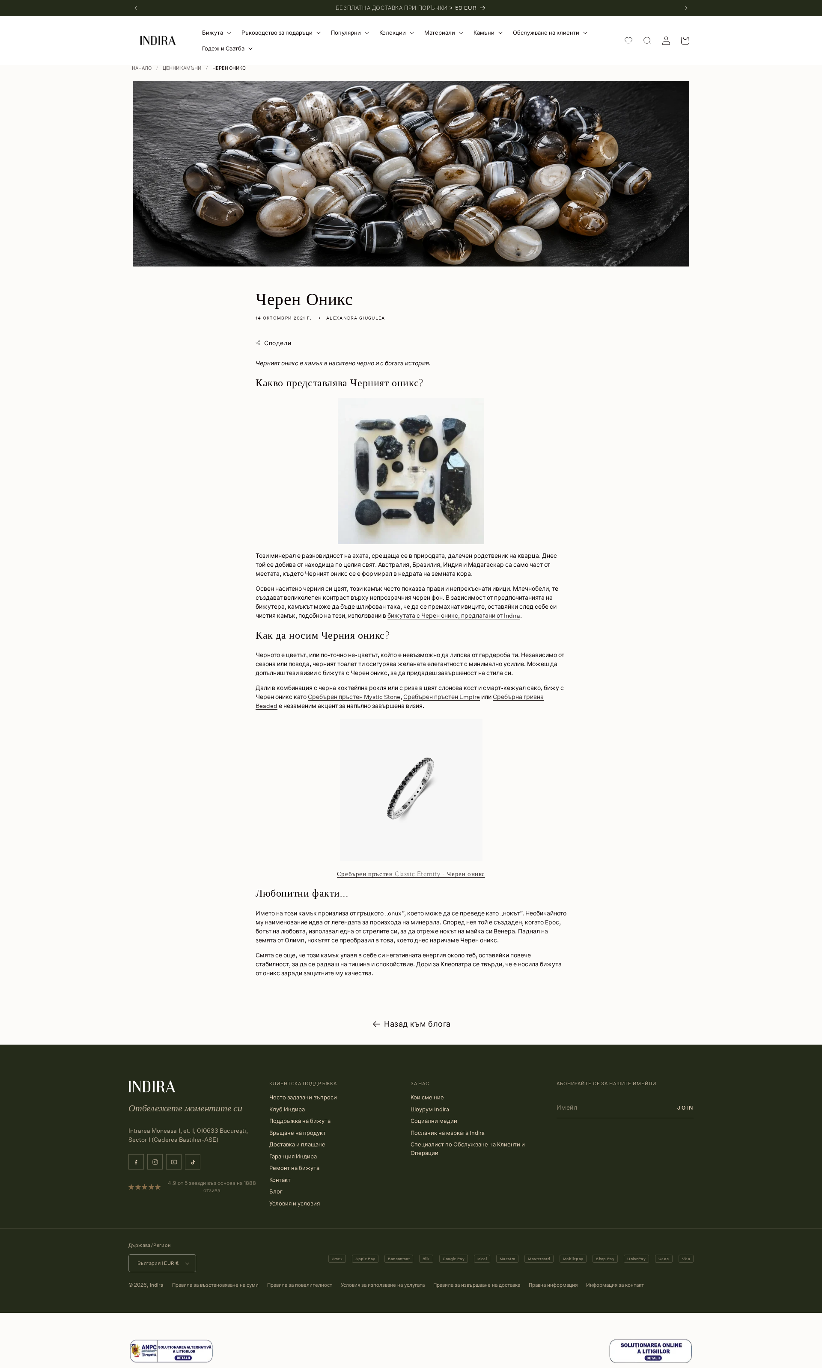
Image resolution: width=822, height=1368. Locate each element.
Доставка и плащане (297, 1144)
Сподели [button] (277, 342)
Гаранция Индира (293, 1156)
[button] (215, 33)
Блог (276, 1191)
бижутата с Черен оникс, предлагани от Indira (453, 615)
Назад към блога (417, 1023)
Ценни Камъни (182, 68)
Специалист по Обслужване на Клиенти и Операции (468, 1148)
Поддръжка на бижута (300, 1120)
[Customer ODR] (651, 1361)
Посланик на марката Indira (448, 1132)
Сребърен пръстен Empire (441, 696)
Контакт (280, 1179)
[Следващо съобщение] (686, 8)
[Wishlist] (628, 40)
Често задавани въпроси (303, 1097)
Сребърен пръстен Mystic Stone (354, 696)
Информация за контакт (615, 1285)
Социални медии (434, 1120)
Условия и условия (294, 1203)
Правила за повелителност (299, 1285)
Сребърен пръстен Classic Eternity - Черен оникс (411, 874)
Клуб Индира (287, 1109)
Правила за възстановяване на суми (215, 1285)
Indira (157, 1285)
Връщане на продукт (297, 1132)
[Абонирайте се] (685, 1107)
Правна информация (553, 1285)
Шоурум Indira (430, 1109)
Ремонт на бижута (294, 1167)
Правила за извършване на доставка (476, 1285)
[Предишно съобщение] (135, 8)
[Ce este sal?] (171, 1361)
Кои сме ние (427, 1097)
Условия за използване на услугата (383, 1285)
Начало (142, 68)
